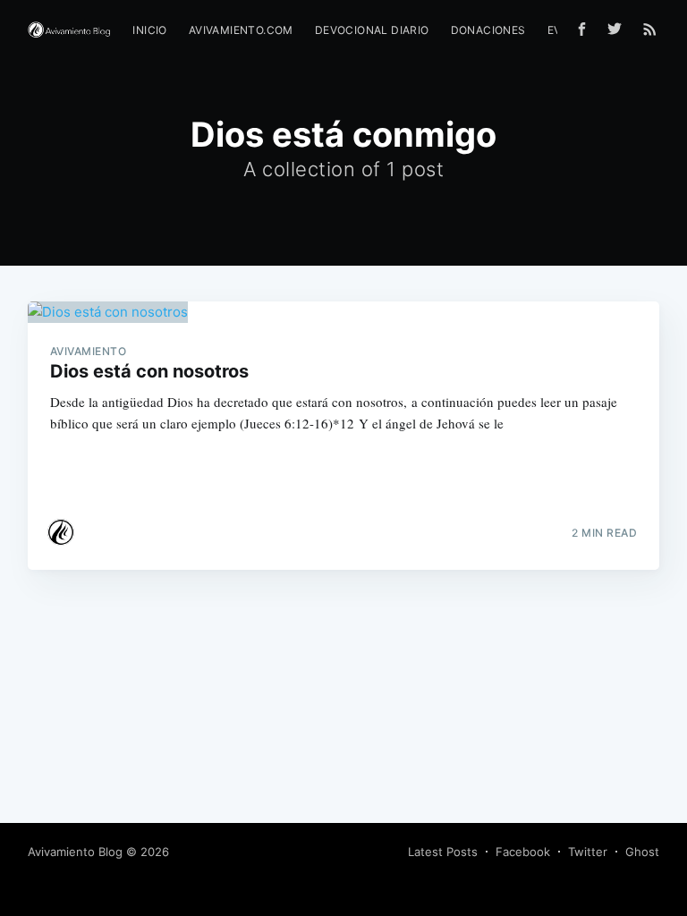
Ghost (642, 851)
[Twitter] (619, 29)
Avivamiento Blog (75, 851)
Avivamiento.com (241, 30)
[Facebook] (582, 29)
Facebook (523, 851)
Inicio (149, 30)
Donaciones (488, 30)
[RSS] (649, 28)
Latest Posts (443, 851)
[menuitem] (149, 30)
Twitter (587, 851)
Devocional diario (372, 30)
